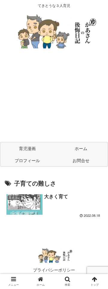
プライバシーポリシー (54, 270)
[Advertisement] (54, 98)
